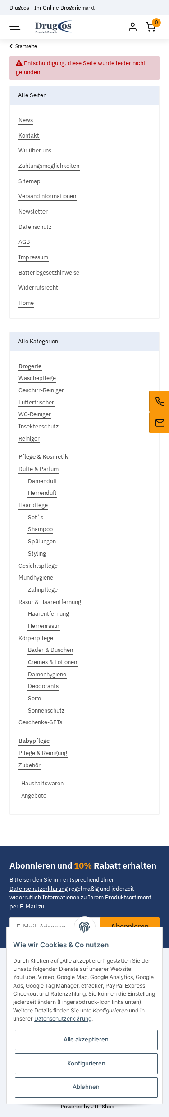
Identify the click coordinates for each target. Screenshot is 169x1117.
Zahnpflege (43, 590)
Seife (34, 698)
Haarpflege (33, 505)
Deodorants (43, 686)
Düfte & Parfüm (38, 469)
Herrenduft (42, 493)
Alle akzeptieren (86, 1039)
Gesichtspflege (38, 566)
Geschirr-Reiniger (41, 390)
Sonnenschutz (46, 710)
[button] (132, 27)
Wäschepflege (37, 378)
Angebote (33, 795)
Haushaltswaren (42, 783)
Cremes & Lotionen (52, 662)
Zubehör (29, 765)
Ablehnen (86, 1086)
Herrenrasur (43, 626)
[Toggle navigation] (14, 27)
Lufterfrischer (36, 402)
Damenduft (42, 481)
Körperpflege (35, 638)
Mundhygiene (35, 577)
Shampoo (40, 529)
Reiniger (29, 438)
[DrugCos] (53, 27)
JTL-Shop (102, 1106)
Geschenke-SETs (40, 722)
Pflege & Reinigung (42, 753)
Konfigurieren (86, 1063)
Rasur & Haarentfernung (49, 602)
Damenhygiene (47, 674)
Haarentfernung (48, 614)
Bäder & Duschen (50, 650)
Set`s (35, 517)
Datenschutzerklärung (38, 889)
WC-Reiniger (34, 414)
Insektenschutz (38, 426)
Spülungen (42, 541)
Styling (37, 553)
